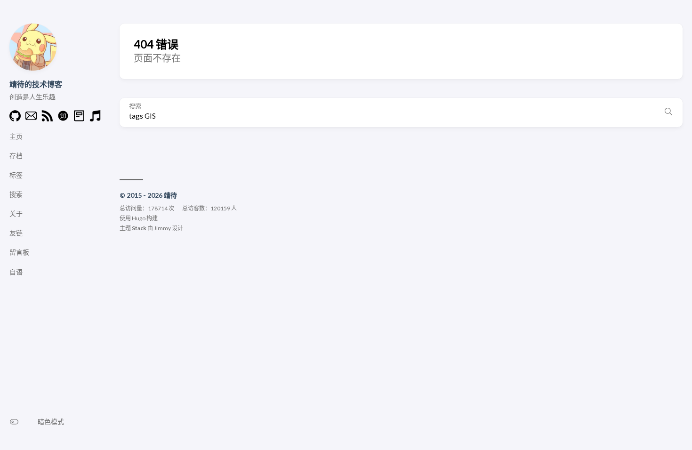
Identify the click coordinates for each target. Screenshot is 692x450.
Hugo (138, 218)
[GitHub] (15, 118)
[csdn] (79, 118)
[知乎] (63, 118)
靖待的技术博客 (35, 84)
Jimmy (162, 228)
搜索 (135, 106)
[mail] (31, 118)
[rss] (47, 118)
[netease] (95, 118)
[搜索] (668, 112)
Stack (139, 228)
